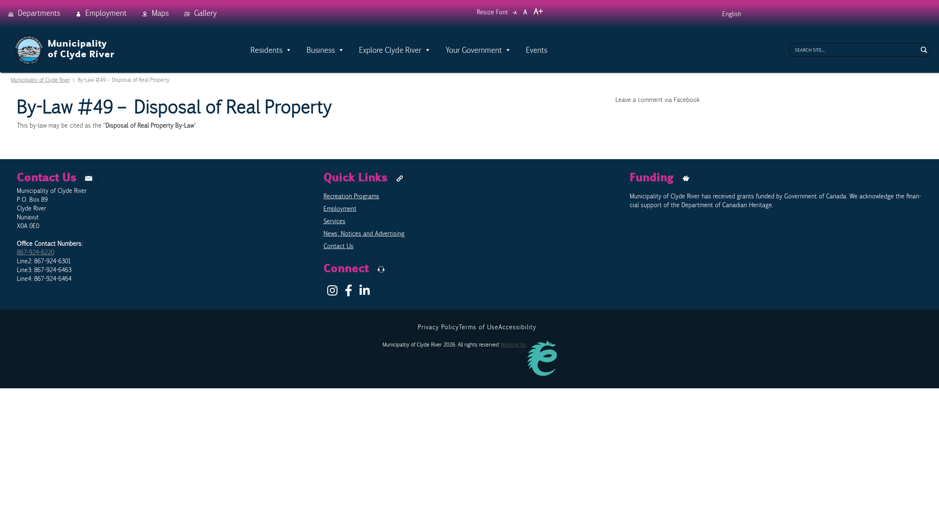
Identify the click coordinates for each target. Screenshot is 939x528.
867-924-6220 (35, 252)
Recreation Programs (351, 196)
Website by (513, 344)
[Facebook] (348, 293)
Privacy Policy (438, 327)
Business (321, 50)
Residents (266, 50)
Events (536, 50)
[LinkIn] (364, 293)
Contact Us (339, 246)
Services (335, 221)
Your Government (474, 50)
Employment (340, 209)
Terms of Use (478, 327)
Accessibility (517, 327)
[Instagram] (332, 293)
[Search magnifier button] (924, 50)
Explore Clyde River (390, 50)
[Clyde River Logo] (65, 40)
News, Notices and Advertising (364, 234)
